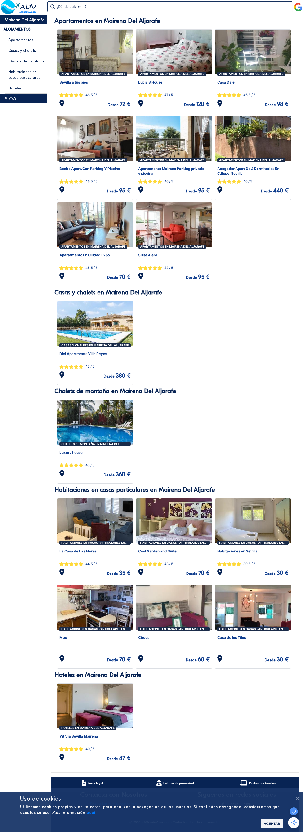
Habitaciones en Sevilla (237, 551)
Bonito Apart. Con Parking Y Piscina (89, 168)
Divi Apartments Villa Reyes (83, 353)
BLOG (10, 99)
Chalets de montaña (26, 61)
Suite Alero (147, 255)
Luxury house (71, 452)
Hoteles (15, 88)
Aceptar (272, 824)
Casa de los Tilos (231, 637)
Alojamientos (17, 29)
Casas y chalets (22, 51)
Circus (143, 637)
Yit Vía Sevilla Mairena (78, 736)
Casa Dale (226, 82)
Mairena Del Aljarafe (25, 20)
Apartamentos (20, 40)
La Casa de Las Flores (78, 551)
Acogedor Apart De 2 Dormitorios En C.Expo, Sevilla (248, 171)
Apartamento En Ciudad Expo (84, 255)
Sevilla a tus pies (73, 82)
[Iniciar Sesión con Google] (298, 5)
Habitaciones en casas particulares (24, 75)
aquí (91, 812)
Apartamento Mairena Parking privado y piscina (171, 171)
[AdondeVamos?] (18, 12)
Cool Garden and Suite (157, 551)
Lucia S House (150, 82)
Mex (63, 637)
